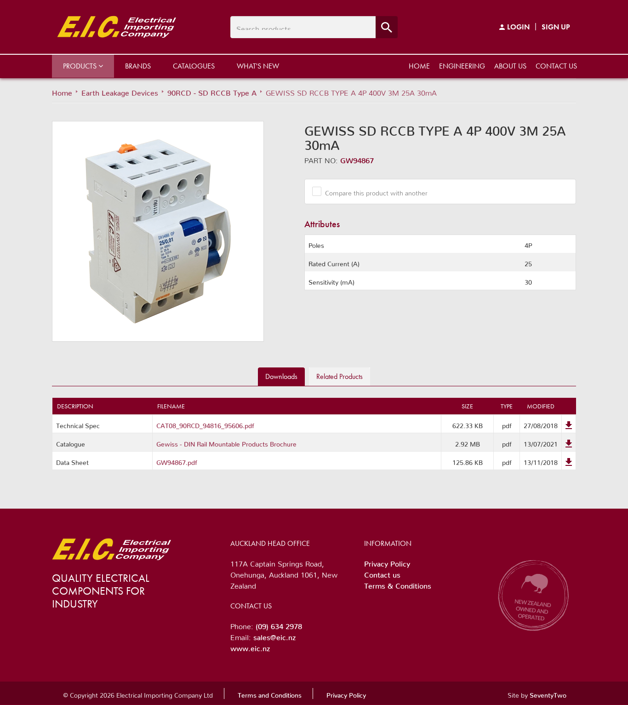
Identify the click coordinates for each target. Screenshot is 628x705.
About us (510, 66)
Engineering (462, 66)
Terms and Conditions (270, 693)
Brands (138, 66)
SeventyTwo (548, 693)
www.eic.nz (250, 646)
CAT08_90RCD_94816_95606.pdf (205, 424)
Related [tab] (339, 376)
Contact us (556, 66)
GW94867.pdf (176, 461)
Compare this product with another (376, 191)
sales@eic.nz (274, 635)
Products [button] (80, 66)
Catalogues (194, 66)
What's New (258, 66)
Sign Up (556, 27)
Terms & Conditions (397, 584)
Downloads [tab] (281, 376)
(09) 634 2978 (279, 624)
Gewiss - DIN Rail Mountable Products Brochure (226, 442)
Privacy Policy (387, 562)
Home (419, 66)
